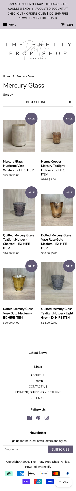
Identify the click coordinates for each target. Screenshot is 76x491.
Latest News (38, 353)
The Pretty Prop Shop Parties (50, 461)
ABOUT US (38, 375)
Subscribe (61, 449)
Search (38, 380)
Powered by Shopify (38, 466)
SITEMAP (38, 398)
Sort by (8, 94)
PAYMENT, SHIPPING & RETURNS (38, 392)
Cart (69, 24)
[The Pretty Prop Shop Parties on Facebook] (29, 418)
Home (6, 76)
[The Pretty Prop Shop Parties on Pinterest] (38, 418)
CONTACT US (38, 386)
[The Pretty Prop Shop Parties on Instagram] (46, 418)
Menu (12, 24)
